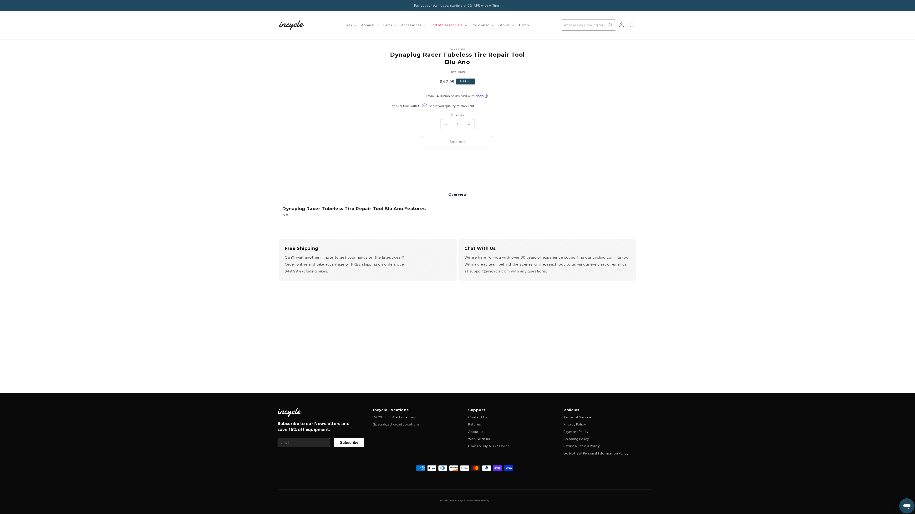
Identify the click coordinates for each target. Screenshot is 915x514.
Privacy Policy (575, 424)
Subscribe (349, 442)
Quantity (457, 115)
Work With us (479, 439)
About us (475, 432)
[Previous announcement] (280, 5)
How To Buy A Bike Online (488, 446)
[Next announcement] (634, 5)
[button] (349, 25)
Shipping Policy (576, 439)
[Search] (610, 25)
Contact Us (477, 417)
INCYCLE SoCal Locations (394, 417)
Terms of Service (577, 417)
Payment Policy (576, 432)
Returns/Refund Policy (582, 446)
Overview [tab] (457, 194)
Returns (474, 424)
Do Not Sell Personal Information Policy (596, 453)
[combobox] (588, 25)
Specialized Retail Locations (396, 424)
